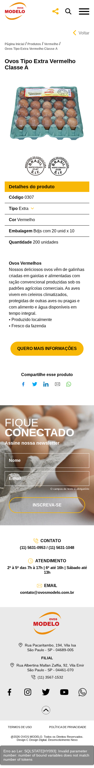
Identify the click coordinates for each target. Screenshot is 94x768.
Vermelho (51, 44)
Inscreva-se (47, 505)
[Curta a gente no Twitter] (47, 695)
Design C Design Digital (31, 739)
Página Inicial (14, 44)
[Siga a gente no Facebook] (10, 695)
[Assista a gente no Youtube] (65, 695)
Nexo (74, 739)
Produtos (34, 44)
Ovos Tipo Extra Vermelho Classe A (31, 49)
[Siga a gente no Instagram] (29, 695)
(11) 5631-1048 (61, 547)
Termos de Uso (20, 727)
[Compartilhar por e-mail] (58, 383)
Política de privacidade (67, 727)
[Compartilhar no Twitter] (36, 383)
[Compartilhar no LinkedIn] (47, 383)
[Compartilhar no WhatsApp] (70, 383)
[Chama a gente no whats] (83, 695)
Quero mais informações (47, 348)
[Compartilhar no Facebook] (24, 383)
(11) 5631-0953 (32, 547)
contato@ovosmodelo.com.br (47, 592)
